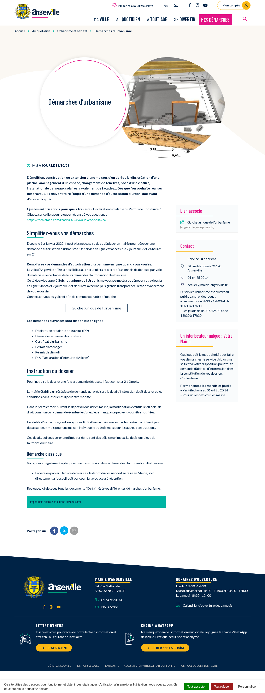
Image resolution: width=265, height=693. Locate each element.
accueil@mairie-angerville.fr (208, 285)
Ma (101, 19)
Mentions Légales (87, 665)
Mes (215, 20)
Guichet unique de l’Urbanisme (96, 308)
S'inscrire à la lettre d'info (135, 5)
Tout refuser (222, 686)
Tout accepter (196, 686)
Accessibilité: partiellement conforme (149, 665)
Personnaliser (247, 686)
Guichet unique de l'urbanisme (205, 224)
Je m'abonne (57, 648)
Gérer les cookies (59, 665)
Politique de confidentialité (199, 665)
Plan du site (111, 665)
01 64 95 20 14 (198, 277)
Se (184, 19)
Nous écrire (109, 607)
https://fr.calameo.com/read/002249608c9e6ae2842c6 (66, 220)
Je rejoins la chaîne (168, 648)
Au (128, 19)
